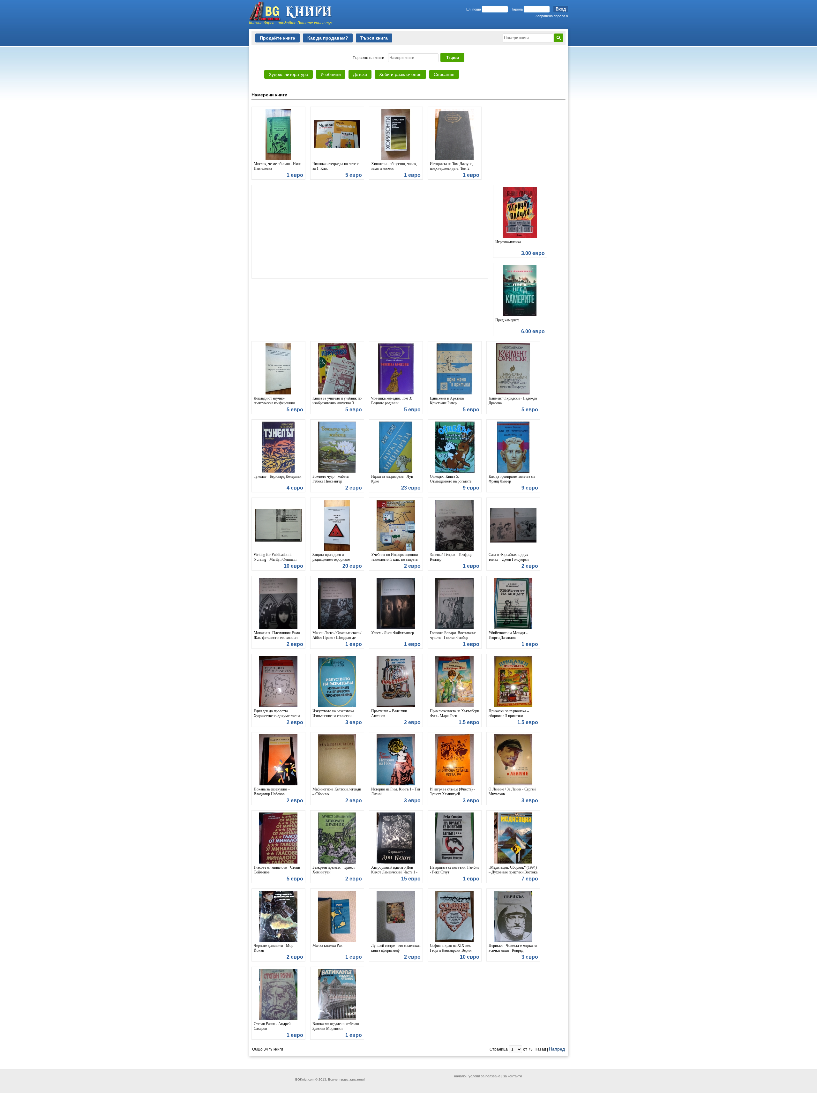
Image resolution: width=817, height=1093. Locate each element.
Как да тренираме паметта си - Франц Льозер (513, 478)
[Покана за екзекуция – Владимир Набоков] (278, 759)
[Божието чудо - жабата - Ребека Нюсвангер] (337, 447)
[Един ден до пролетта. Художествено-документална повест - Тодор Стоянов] (278, 681)
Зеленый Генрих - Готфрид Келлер (451, 557)
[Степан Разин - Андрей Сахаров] (278, 994)
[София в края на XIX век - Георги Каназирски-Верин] (454, 916)
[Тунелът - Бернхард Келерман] (278, 447)
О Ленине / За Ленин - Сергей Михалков (512, 791)
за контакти (512, 1076)
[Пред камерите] (520, 290)
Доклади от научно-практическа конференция (274, 400)
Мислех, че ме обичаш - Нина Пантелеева (277, 166)
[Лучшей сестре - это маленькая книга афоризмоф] (396, 916)
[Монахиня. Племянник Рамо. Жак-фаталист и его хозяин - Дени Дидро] (278, 603)
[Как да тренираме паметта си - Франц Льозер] (513, 447)
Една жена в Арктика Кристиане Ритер (447, 400)
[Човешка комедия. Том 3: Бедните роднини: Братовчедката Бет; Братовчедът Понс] (396, 368)
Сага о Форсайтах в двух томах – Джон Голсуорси (508, 557)
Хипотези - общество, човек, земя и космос (394, 166)
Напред (557, 1049)
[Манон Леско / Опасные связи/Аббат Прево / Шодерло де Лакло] (337, 603)
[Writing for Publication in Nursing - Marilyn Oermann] (278, 525)
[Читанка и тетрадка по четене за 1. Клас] (337, 134)
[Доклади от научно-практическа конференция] (278, 368)
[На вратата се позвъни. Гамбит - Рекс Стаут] (454, 838)
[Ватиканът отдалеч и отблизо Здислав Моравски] (337, 994)
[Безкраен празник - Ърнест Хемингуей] (337, 838)
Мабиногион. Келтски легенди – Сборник (336, 791)
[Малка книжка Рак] (337, 916)
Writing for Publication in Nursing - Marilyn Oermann (275, 557)
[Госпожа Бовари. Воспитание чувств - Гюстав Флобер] (454, 603)
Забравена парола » (551, 16)
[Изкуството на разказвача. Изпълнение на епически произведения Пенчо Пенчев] (337, 681)
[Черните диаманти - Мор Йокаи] (278, 916)
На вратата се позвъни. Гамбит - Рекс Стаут (454, 869)
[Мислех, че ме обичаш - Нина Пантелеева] (278, 134)
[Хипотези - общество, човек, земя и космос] (396, 134)
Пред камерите (507, 320)
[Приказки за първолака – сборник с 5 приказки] (513, 681)
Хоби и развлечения (400, 74)
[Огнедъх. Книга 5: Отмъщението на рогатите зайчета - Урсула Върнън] (454, 447)
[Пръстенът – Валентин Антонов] (396, 681)
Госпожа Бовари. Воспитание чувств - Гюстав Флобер (453, 635)
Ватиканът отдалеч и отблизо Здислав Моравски (335, 1026)
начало (460, 1076)
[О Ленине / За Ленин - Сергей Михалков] (513, 759)
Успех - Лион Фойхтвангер (392, 633)
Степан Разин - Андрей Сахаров (272, 1026)
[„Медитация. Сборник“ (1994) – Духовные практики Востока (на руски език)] (513, 838)
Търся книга (374, 38)
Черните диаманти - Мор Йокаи (273, 948)
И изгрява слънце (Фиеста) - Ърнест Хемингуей (452, 791)
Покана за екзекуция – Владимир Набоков (272, 791)
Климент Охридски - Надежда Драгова (513, 400)
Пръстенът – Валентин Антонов (389, 713)
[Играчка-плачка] (520, 212)
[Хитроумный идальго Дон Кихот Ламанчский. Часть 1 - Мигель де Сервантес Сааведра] (396, 838)
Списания (444, 74)
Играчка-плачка (508, 242)
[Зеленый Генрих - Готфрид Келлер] (454, 525)
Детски (360, 74)
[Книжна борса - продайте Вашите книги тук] (293, 11)
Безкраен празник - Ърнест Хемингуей (333, 869)
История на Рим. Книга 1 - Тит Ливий (395, 791)
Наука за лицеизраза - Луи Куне (392, 478)
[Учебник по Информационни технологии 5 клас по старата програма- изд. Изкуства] (396, 525)
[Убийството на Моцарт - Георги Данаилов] (513, 603)
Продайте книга (277, 38)
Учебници (330, 74)
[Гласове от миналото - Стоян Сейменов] (278, 838)
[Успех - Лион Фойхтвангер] (396, 603)
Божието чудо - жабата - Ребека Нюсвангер (331, 478)
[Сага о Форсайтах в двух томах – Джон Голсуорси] (513, 525)
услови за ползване (484, 1076)
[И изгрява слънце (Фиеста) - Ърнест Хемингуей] (454, 759)
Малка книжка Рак (327, 945)
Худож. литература (288, 74)
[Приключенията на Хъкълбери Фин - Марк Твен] (454, 681)
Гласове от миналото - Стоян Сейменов (277, 869)
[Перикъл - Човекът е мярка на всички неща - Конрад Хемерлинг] (513, 916)
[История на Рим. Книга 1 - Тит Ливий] (396, 759)
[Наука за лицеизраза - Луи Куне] (396, 447)
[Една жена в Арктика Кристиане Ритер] (454, 368)
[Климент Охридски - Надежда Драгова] (513, 368)
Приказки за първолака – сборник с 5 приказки (509, 713)
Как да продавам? (327, 38)
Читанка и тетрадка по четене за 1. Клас (335, 166)
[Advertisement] (370, 231)
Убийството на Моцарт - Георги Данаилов (508, 635)
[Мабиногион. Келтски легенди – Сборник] (337, 759)
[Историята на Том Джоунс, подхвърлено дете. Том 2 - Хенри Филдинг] (454, 134)
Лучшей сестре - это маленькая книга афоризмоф (396, 948)
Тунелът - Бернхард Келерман (277, 476)
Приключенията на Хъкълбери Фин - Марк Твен (454, 713)
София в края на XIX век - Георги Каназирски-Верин (451, 948)
